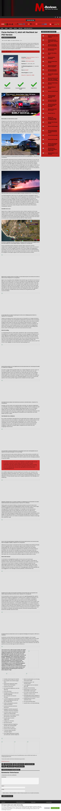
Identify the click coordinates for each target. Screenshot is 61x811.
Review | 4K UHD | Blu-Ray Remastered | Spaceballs (52, 105)
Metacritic (23, 75)
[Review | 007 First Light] (45, 140)
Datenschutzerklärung (20, 802)
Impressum (33, 802)
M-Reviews (17, 40)
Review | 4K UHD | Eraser (53, 91)
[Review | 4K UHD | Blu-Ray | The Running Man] (45, 45)
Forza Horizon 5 (8, 764)
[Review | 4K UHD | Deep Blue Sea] (45, 83)
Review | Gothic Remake (53, 126)
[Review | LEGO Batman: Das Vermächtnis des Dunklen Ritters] (45, 144)
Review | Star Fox (51, 113)
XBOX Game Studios (30, 61)
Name (2, 786)
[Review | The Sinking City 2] (45, 54)
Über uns (20, 28)
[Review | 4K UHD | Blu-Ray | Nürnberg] (45, 49)
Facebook (3, 802)
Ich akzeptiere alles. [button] (55, 808)
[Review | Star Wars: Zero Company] (45, 36)
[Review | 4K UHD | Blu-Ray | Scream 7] (45, 110)
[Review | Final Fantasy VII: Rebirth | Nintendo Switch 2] (45, 131)
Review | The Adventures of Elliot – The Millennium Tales (52, 118)
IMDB (33, 75)
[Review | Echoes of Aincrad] (45, 88)
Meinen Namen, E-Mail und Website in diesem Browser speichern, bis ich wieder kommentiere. (21, 792)
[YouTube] (60, 17)
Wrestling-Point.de (28, 28)
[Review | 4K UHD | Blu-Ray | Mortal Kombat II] (45, 70)
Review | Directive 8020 (52, 135)
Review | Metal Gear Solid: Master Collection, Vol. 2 (53, 41)
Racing (3, 766)
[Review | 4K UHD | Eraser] (45, 92)
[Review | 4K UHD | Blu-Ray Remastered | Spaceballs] (45, 105)
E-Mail (2, 789)
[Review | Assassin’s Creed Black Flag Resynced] (45, 96)
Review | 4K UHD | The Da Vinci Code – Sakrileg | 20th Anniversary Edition (53, 79)
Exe (10, 40)
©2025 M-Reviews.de (5, 761)
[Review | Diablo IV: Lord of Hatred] (45, 154)
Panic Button (28, 58)
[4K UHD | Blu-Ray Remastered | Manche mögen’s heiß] (45, 149)
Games (6, 28)
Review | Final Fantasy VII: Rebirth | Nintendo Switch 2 (52, 131)
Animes (10, 28)
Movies (15, 28)
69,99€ (26, 70)
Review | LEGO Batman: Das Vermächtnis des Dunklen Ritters (52, 144)
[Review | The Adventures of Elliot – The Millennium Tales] (45, 118)
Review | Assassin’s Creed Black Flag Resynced (52, 96)
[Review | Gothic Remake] (45, 127)
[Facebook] (55, 17)
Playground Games (30, 57)
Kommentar (3, 777)
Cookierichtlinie (49, 802)
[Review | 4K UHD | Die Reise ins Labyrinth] (45, 66)
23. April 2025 (5, 40)
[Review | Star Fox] (45, 114)
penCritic (29, 75)
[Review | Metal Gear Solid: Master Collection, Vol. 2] (45, 41)
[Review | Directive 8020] (45, 136)
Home (2, 28)
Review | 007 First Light (52, 139)
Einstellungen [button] (47, 808)
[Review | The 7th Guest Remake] (45, 123)
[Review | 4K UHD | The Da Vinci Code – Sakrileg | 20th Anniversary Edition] (45, 79)
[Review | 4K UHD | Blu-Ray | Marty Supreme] (45, 101)
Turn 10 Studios (10, 766)
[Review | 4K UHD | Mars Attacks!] (45, 62)
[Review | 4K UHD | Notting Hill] (45, 58)
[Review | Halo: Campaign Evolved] (45, 74)
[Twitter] (58, 17)
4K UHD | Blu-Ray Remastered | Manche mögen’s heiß (52, 149)
